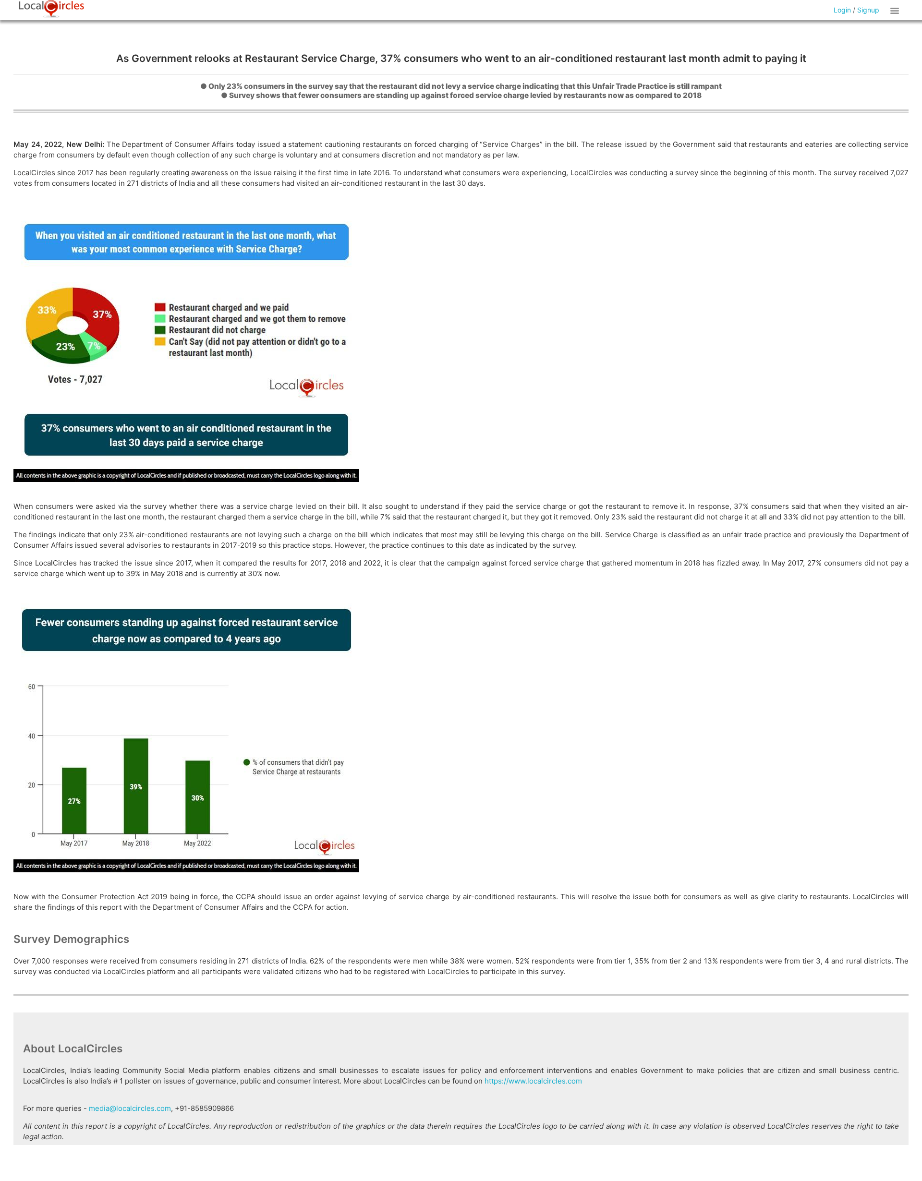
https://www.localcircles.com (533, 1080)
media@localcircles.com (130, 1108)
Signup (868, 10)
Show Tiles (896, 10)
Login (842, 10)
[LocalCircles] (51, 9)
